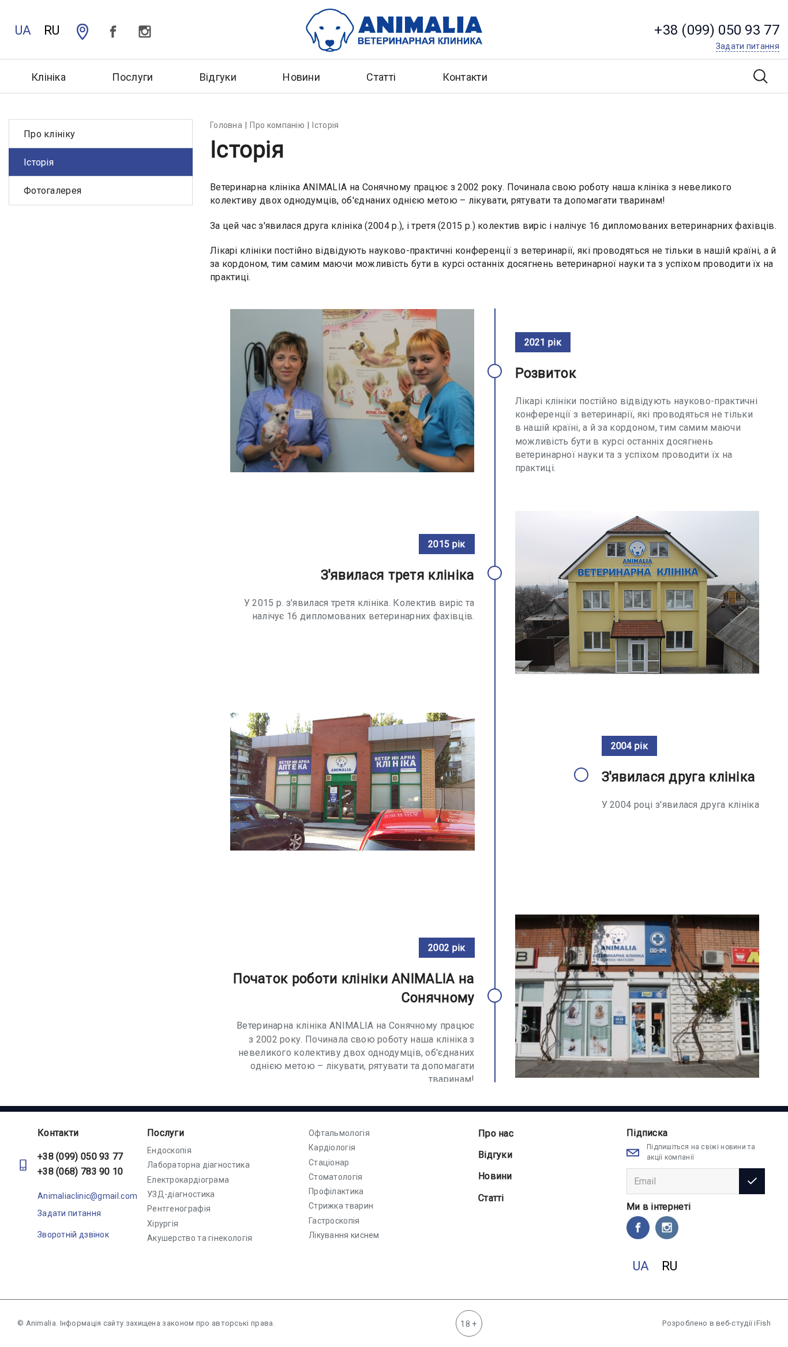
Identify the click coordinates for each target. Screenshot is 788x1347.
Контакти (464, 77)
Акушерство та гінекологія (200, 1238)
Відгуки (218, 77)
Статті (381, 77)
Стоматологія (336, 1177)
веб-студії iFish (743, 1323)
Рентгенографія (179, 1208)
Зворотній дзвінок (73, 1234)
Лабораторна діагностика (198, 1164)
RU (52, 30)
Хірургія (162, 1223)
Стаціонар (329, 1162)
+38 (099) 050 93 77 (80, 1156)
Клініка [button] (48, 77)
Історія (39, 162)
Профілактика (336, 1191)
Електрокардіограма (188, 1179)
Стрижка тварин (341, 1205)
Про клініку (49, 134)
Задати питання (69, 1213)
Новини (301, 77)
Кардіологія (332, 1147)
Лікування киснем (344, 1235)
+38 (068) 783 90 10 (80, 1171)
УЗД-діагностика (181, 1194)
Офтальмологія (339, 1133)
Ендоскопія (169, 1150)
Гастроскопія (334, 1220)
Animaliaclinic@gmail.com (87, 1196)
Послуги (165, 1132)
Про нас (495, 1133)
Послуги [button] (132, 77)
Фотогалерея (52, 190)
